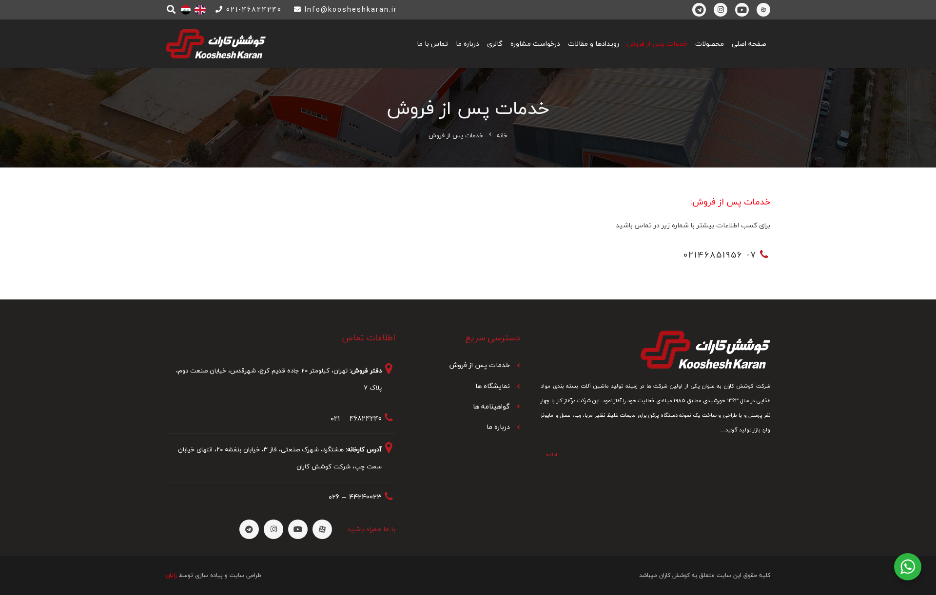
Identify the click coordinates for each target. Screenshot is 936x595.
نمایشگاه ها (492, 386)
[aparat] (763, 10)
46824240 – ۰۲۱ (356, 418)
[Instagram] (720, 10)
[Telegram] (699, 10)
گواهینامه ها (491, 406)
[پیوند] (200, 10)
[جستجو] (171, 9)
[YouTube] (742, 10)
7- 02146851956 (720, 254)
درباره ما (498, 427)
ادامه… (549, 454)
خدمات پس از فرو (484, 365)
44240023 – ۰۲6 (355, 497)
